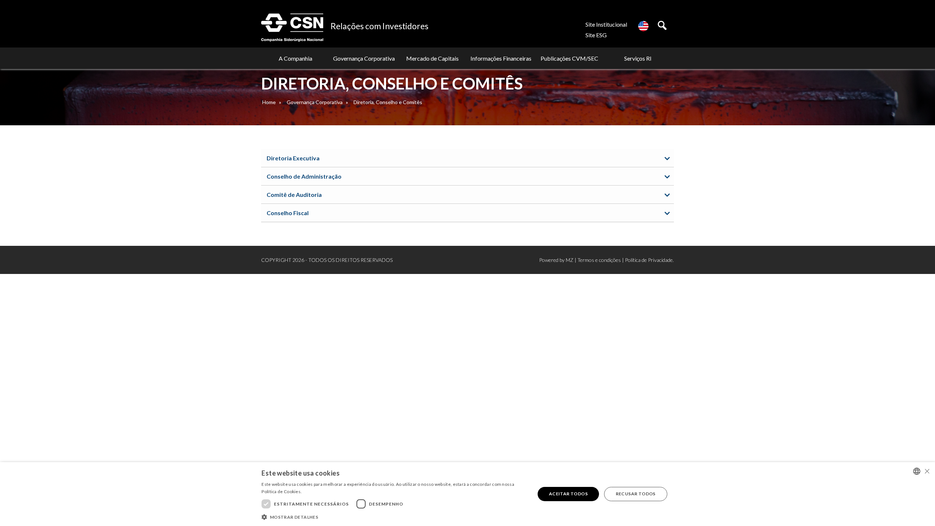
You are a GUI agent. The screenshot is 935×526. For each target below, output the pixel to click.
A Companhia (295, 58)
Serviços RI (638, 58)
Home (269, 102)
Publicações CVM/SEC (569, 58)
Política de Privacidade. (649, 260)
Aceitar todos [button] (568, 493)
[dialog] (467, 494)
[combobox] (916, 471)
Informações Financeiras (500, 58)
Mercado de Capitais (432, 58)
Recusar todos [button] (636, 493)
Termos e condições (599, 260)
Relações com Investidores (379, 26)
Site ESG (596, 34)
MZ (569, 260)
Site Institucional (606, 24)
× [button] (927, 471)
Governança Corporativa (364, 58)
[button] (394, 516)
